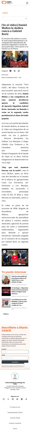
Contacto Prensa (15, 417)
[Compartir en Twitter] (14, 70)
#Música (6, 314)
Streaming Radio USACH (15, 412)
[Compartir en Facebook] (10, 70)
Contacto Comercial (15, 423)
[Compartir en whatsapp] (18, 70)
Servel (15, 428)
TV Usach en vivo (15, 407)
